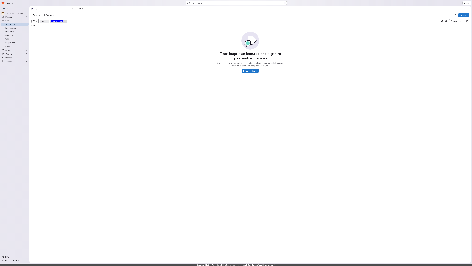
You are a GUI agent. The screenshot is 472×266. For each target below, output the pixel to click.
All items (36, 15)
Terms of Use (257, 265)
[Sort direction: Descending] (467, 21)
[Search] (446, 21)
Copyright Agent (269, 265)
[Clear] (442, 21)
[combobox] (457, 21)
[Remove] (65, 21)
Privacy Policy (246, 265)
